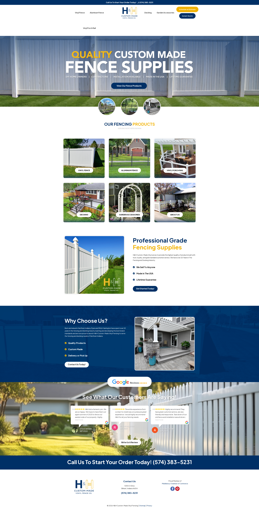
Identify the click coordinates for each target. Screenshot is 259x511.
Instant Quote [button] (187, 16)
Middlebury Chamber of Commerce (175, 483)
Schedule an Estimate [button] (187, 9)
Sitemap (142, 506)
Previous (68, 421)
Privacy (149, 506)
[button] (187, 10)
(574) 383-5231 (146, 2)
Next (191, 421)
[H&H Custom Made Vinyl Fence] (129, 12)
